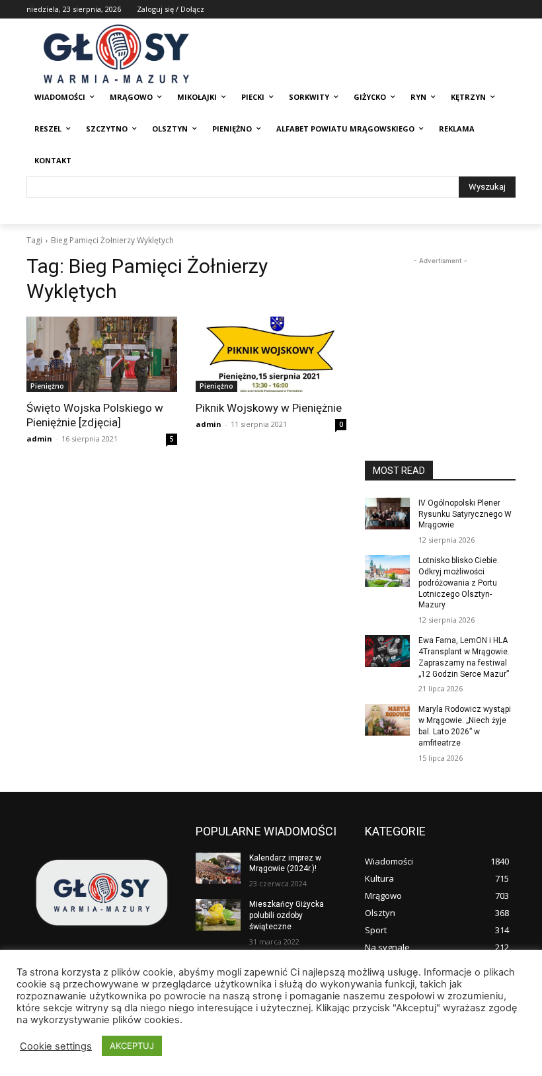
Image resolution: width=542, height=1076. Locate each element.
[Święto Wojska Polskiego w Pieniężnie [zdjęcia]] (101, 354)
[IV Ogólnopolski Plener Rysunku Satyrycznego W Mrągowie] (387, 513)
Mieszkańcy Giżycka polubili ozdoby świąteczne (286, 915)
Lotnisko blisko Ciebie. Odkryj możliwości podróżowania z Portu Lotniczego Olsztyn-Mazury (458, 582)
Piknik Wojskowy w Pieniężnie (269, 407)
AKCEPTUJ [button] (132, 1045)
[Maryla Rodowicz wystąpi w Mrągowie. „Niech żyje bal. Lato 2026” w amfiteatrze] (387, 720)
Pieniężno (47, 386)
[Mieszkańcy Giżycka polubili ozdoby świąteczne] (218, 915)
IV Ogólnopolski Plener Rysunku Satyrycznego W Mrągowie (465, 514)
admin (39, 438)
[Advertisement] (440, 334)
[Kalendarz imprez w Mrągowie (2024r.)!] (218, 868)
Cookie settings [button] (56, 1046)
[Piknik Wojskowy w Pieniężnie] (271, 354)
